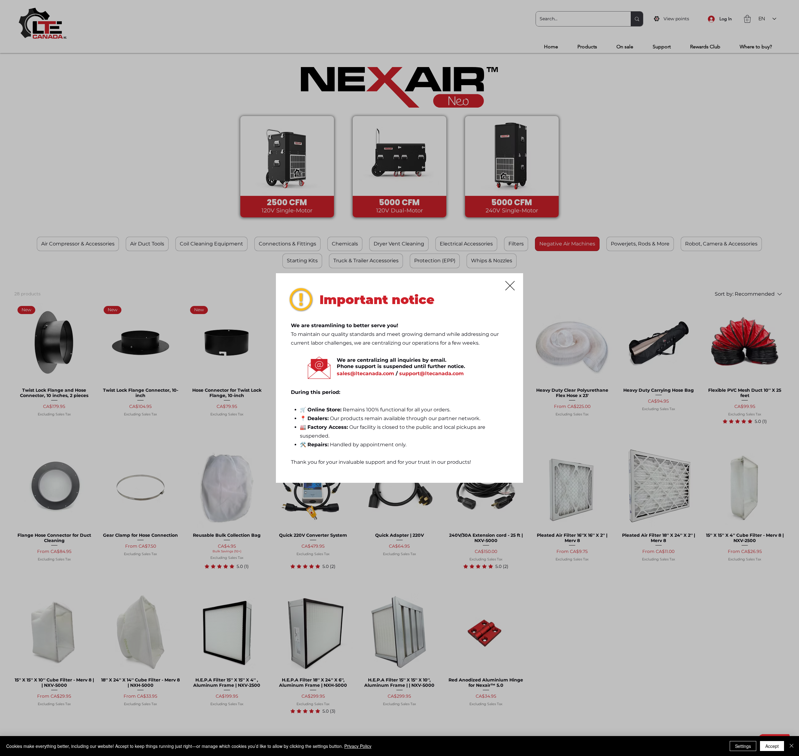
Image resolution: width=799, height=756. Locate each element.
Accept (772, 746)
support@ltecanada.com (431, 373)
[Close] (791, 746)
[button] (510, 285)
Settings (743, 746)
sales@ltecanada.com (365, 373)
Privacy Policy (357, 746)
